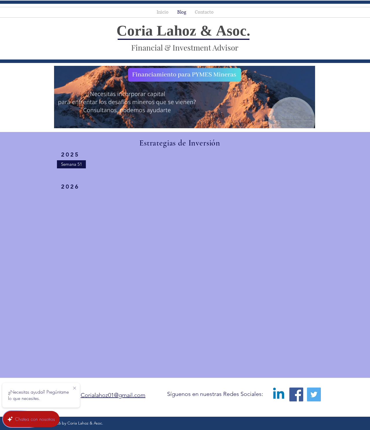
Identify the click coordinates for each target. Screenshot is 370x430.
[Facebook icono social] (296, 394)
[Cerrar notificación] (74, 388)
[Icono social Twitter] (314, 394)
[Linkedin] (279, 394)
